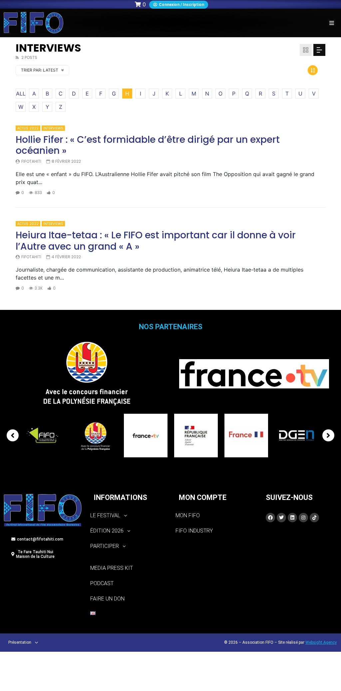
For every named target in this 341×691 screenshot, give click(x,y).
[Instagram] (303, 517)
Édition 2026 (107, 531)
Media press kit (111, 568)
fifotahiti (31, 161)
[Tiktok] (314, 517)
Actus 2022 (28, 128)
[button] (332, 23)
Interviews (53, 128)
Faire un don (107, 598)
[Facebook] (270, 517)
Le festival (105, 515)
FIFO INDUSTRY (194, 531)
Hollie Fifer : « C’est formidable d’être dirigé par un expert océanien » (148, 145)
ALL (21, 93)
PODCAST (102, 583)
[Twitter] (281, 517)
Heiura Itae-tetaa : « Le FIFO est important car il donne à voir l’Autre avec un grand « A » (156, 241)
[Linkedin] (292, 517)
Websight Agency (321, 642)
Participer (104, 546)
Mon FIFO (187, 515)
